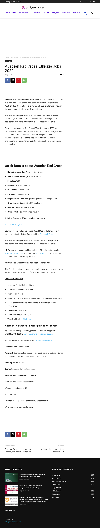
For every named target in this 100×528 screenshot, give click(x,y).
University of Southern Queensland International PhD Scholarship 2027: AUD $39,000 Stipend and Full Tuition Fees (34, 499)
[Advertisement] (50, 36)
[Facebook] (80, 1)
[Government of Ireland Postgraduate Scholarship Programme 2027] (11, 478)
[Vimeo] (90, 1)
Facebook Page (46, 234)
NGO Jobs (14, 58)
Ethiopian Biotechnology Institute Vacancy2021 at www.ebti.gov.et (18, 450)
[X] (87, 1)
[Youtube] (93, 1)
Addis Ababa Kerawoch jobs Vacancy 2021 (52, 450)
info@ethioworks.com (13, 522)
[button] (92, 13)
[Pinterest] (18, 80)
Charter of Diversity (43, 340)
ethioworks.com (43, 253)
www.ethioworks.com (14, 253)
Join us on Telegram (13, 224)
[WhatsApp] (24, 80)
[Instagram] (83, 1)
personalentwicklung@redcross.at (38, 334)
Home (7, 58)
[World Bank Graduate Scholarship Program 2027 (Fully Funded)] (11, 489)
